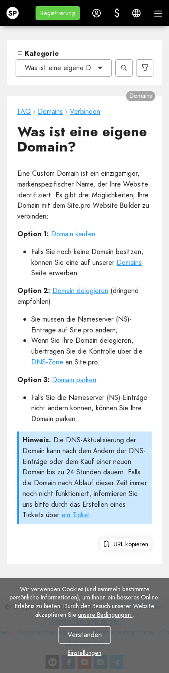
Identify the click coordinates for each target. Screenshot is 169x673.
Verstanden (85, 635)
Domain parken (74, 380)
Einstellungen (84, 652)
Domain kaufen (73, 234)
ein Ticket (76, 515)
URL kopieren (129, 544)
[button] (58, 13)
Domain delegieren (80, 291)
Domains (129, 262)
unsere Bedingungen (105, 614)
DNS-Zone (47, 362)
